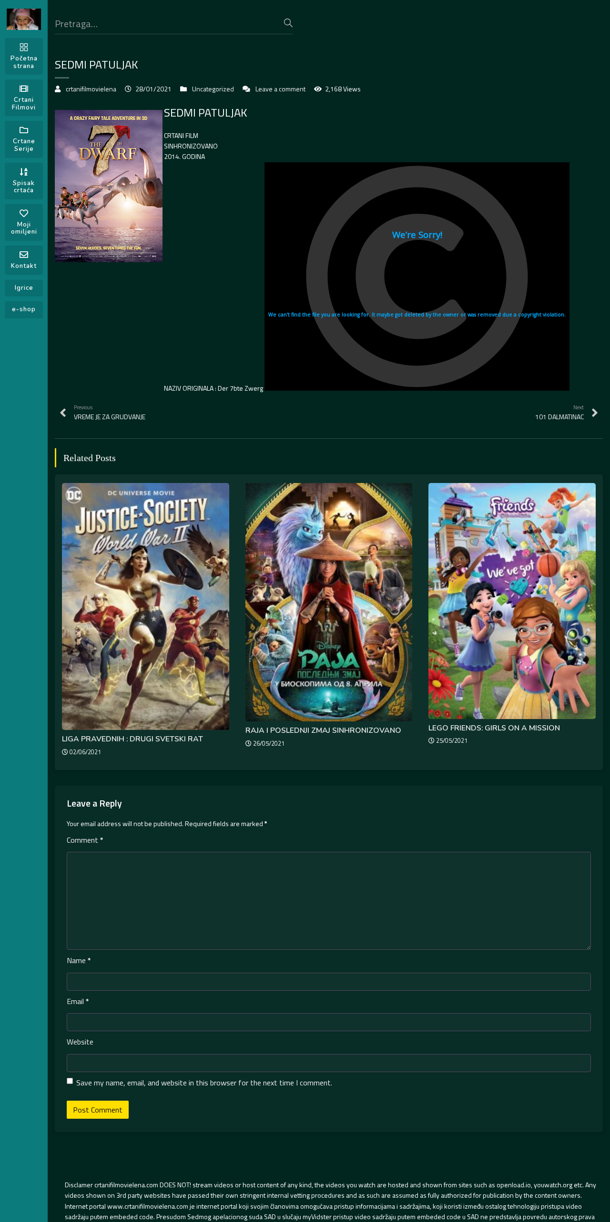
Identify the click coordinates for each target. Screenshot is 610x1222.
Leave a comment (280, 89)
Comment (85, 840)
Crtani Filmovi (24, 104)
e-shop (24, 309)
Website (80, 1041)
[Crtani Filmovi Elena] (23, 19)
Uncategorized (213, 89)
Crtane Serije (24, 145)
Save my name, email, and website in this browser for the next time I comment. (204, 1082)
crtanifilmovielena (91, 89)
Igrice (24, 288)
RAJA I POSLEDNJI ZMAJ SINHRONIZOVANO (323, 730)
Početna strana (24, 62)
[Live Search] (288, 22)
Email (78, 1001)
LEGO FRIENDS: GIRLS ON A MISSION (494, 728)
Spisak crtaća (24, 187)
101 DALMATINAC (559, 412)
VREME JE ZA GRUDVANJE (109, 412)
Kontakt (24, 266)
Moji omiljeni (24, 228)
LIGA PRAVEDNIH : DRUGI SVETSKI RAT (132, 739)
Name (79, 960)
